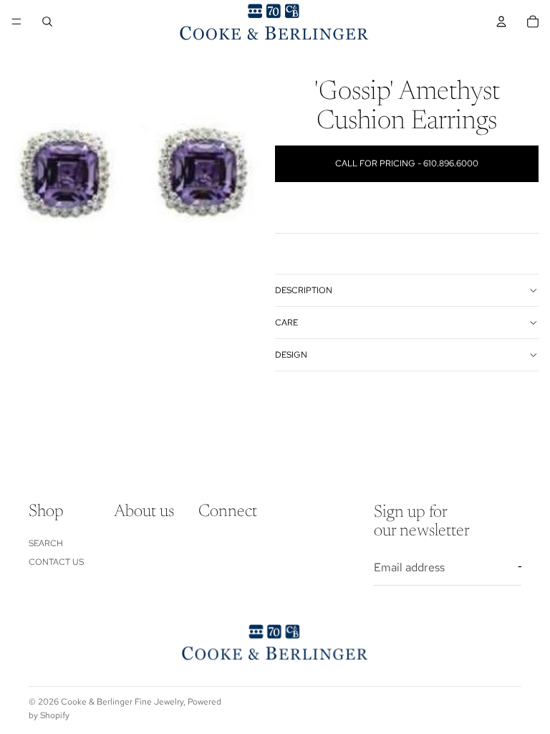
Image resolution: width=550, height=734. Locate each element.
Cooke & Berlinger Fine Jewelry (122, 701)
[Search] (47, 21)
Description (303, 290)
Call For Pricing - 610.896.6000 (406, 163)
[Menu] (16, 21)
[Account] (501, 21)
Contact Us (56, 561)
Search (46, 542)
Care (286, 322)
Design (291, 355)
